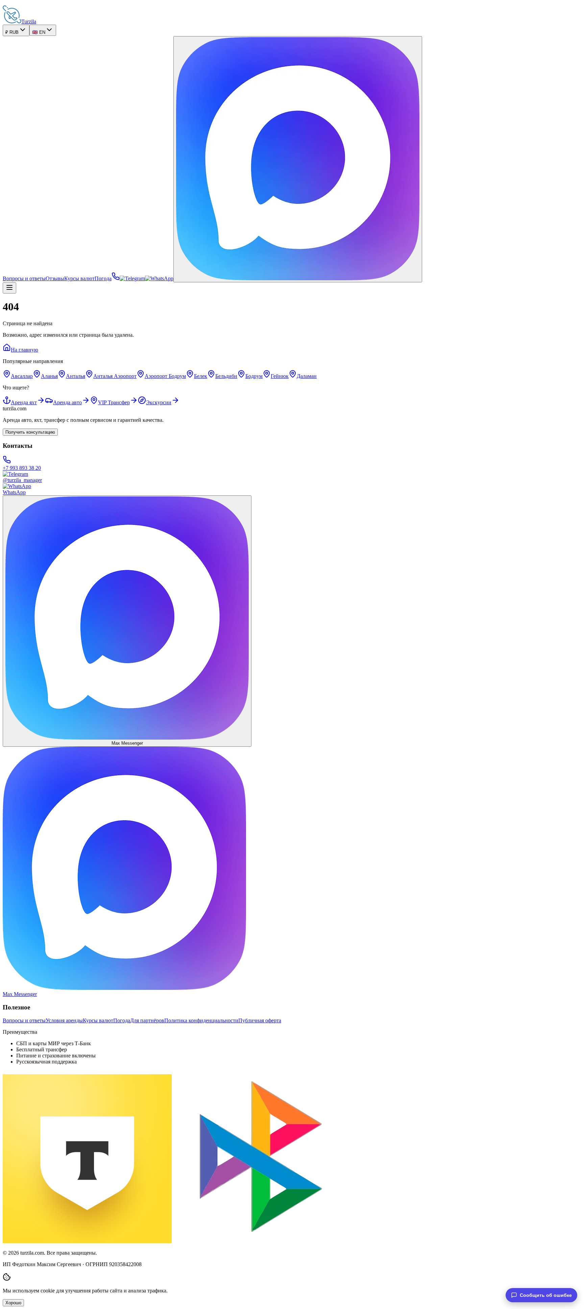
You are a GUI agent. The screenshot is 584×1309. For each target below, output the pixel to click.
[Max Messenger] (297, 159)
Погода (103, 278)
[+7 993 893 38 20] (116, 278)
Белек (200, 376)
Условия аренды (64, 1020)
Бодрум (254, 376)
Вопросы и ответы (24, 278)
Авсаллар (22, 376)
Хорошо (13, 1302)
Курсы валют (79, 278)
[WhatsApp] (159, 278)
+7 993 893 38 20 (22, 468)
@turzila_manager (22, 480)
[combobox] (16, 30)
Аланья (49, 376)
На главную (24, 350)
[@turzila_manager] (132, 278)
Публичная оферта (259, 1020)
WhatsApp (14, 492)
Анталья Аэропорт (115, 376)
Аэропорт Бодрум (165, 376)
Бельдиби (226, 376)
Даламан (307, 376)
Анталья (75, 376)
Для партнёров (147, 1020)
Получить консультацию (30, 432)
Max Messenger (127, 743)
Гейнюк (280, 376)
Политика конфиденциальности (201, 1020)
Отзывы (55, 278)
